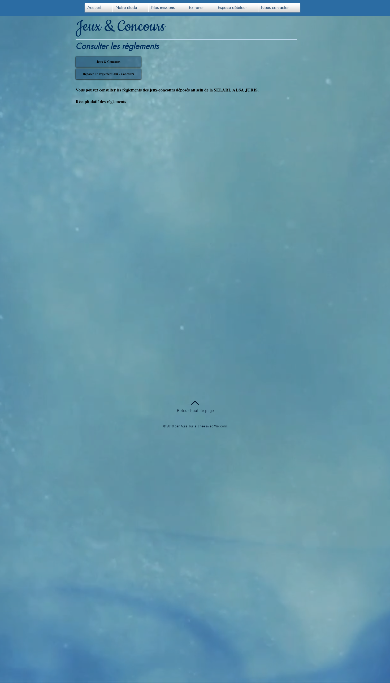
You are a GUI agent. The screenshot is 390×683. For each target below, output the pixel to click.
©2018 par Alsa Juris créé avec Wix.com (195, 426)
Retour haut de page (195, 411)
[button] (130, 7)
